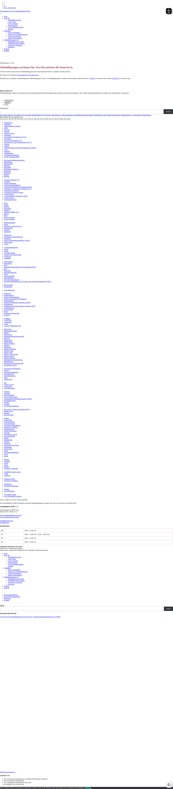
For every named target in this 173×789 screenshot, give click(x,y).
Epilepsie (7, 230)
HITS (6, 274)
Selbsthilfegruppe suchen (16, 42)
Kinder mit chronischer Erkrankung (15, 299)
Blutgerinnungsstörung (11, 169)
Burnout (6, 176)
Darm (6, 203)
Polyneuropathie (9, 395)
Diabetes (7, 210)
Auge (6, 149)
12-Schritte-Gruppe (10, 494)
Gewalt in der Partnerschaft (12, 255)
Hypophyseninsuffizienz (11, 280)
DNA (6, 216)
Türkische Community (11, 468)
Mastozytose (8, 334)
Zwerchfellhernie (9, 491)
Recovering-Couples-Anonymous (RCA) (17, 409)
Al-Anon (7, 130)
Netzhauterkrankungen (11, 372)
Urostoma (7, 475)
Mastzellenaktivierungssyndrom (14, 336)
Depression (7, 208)
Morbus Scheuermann (11, 354)
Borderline (7, 171)
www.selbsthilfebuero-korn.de (9, 517)
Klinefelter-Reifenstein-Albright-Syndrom (17, 302)
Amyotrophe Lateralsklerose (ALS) (15, 137)
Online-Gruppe (9, 384)
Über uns (7, 18)
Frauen (6, 244)
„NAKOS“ (92, 78)
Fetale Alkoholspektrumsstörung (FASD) (17, 240)
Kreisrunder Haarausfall (11, 313)
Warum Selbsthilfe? (14, 33)
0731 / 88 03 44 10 (10, 8)
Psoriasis (7, 404)
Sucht (6, 454)
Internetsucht (8, 287)
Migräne (6, 345)
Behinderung (8, 162)
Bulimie (6, 174)
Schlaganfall (8, 420)
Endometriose (8, 228)
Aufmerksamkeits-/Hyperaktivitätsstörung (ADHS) (20, 148)
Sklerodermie (8, 440)
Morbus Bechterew (10, 349)
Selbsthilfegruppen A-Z (11, 40)
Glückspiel (7, 256)
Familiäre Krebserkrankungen (13, 237)
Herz (5, 269)
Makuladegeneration (10, 331)
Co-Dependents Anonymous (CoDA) (16, 196)
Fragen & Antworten (14, 36)
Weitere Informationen (15, 38)
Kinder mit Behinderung (11, 297)
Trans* (6, 463)
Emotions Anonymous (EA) (13, 226)
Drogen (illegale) (9, 219)
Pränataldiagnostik (10, 401)
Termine (6, 49)
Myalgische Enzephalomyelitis (13, 363)
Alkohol (6, 131)
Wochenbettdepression (11, 486)
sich (29, 75)
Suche (2, 606)
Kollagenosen (8, 304)
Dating (6, 205)
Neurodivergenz (9, 374)
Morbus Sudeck (9, 356)
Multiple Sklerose (9, 358)
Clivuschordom (9, 194)
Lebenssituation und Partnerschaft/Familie (77, 115)
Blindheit (7, 165)
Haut (5, 265)
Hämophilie (7, 263)
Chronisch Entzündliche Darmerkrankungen (18, 187)
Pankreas (7, 391)
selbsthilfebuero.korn (6, 521)
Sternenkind (8, 447)
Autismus (7, 151)
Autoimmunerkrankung (11, 155)
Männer (6, 333)
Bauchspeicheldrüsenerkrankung (14, 160)
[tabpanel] (86, 110)
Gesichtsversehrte (9, 253)
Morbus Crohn (8, 351)
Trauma (6, 467)
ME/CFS (7, 338)
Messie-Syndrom (9, 343)
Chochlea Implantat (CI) (11, 180)
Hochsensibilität (9, 276)
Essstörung (7, 232)
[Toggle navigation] (1, 13)
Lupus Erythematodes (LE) (12, 326)
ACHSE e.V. (116, 78)
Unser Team (12, 22)
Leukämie (7, 318)
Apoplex (7, 146)
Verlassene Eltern (9, 479)
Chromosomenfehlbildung (12, 185)
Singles (6, 438)
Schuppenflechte (9, 422)
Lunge (6, 324)
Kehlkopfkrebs (8, 295)
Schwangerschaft (9, 424)
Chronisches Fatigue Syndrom (13, 192)
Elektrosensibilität (9, 223)
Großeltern (7, 258)
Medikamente (8, 342)
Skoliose (6, 442)
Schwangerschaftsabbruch (12, 425)
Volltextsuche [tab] (9, 100)
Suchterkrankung (6, 115)
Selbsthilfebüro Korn (14, 20)
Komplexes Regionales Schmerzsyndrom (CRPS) (19, 306)
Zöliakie (6, 489)
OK (88, 788)
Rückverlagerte (9, 415)
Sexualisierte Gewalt (10, 434)
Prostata (6, 402)
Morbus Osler (8, 352)
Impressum (7, 598)
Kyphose (7, 315)
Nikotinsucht (8, 379)
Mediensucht (8, 340)
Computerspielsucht (10, 200)
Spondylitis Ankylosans (11, 445)
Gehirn (6, 251)
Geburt (6, 249)
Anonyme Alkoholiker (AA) (13, 140)
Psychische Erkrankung (51, 115)
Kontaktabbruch (9, 308)
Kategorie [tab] (7, 102)
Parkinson (7, 393)
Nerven (6, 370)
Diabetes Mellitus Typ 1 (11, 212)
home (6, 16)
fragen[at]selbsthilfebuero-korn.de (10, 515)
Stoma (6, 451)
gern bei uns (35, 75)
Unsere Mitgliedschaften (15, 27)
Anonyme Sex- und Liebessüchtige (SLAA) (18, 142)
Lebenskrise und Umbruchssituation (107, 115)
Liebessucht (8, 322)
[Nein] (90, 788)
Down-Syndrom (9, 217)
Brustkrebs (7, 173)
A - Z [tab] (6, 105)
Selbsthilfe (7, 31)
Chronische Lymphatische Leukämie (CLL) (18, 189)
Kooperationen (12, 25)
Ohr (5, 383)
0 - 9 (68, 119)
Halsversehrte (8, 262)
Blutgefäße (7, 167)
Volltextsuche (4, 108)
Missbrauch (7, 347)
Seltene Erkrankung (10, 431)
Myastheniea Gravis (10, 365)
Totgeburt (7, 461)
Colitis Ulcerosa (9, 198)
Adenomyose (8, 122)
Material (6, 51)
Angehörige (8, 139)
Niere (6, 377)
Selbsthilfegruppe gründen (16, 43)
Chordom (7, 181)
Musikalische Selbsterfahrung (13, 360)
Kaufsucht (7, 293)
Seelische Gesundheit (11, 427)
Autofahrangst (8, 153)
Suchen (168, 111)
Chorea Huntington (10, 183)
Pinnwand (11, 47)
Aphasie (6, 144)
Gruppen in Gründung (15, 45)
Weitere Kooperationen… (8, 772)
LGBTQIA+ (8, 320)
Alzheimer (7, 135)
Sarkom (6, 418)
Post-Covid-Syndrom (10, 397)
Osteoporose (8, 386)
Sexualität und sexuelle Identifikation (28, 115)
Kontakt (10, 29)
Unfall (6, 474)
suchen (168, 609)
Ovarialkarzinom (9, 388)
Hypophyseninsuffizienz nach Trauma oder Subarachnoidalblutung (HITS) (27, 281)
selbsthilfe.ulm (4, 522)
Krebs (6, 311)
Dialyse (6, 214)
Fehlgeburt (7, 239)
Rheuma (6, 413)
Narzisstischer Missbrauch (12, 368)
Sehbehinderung (9, 429)
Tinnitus (6, 459)
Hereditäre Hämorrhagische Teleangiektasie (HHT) (20, 267)
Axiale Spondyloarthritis (11, 157)
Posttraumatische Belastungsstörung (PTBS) (18, 399)
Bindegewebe (8, 164)
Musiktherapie (8, 361)
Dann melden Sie (22, 75)
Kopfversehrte (8, 310)
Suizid (6, 456)
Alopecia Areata (9, 133)
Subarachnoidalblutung (11, 452)
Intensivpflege (8, 285)
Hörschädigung (9, 278)
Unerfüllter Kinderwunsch (12, 472)
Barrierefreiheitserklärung (12, 597)
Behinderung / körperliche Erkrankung (136, 115)
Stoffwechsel (8, 449)
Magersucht (7, 329)
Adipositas (7, 124)
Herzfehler (7, 271)
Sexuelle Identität (9, 436)
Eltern (6, 224)
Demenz (6, 207)
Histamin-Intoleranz (10, 272)
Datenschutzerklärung (11, 595)
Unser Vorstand (13, 24)
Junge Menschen (9, 290)
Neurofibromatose (9, 376)
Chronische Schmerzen (11, 190)
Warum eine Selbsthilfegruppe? (18, 34)
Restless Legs (8, 411)
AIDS (6, 128)
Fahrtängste (7, 235)
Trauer (6, 465)
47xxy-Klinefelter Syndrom (12, 496)
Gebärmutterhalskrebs (11, 247)
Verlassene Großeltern (11, 481)
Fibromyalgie (8, 242)
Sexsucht (7, 433)
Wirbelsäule (7, 484)
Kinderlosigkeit (9, 301)
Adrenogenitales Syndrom (12, 126)
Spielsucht (7, 443)
